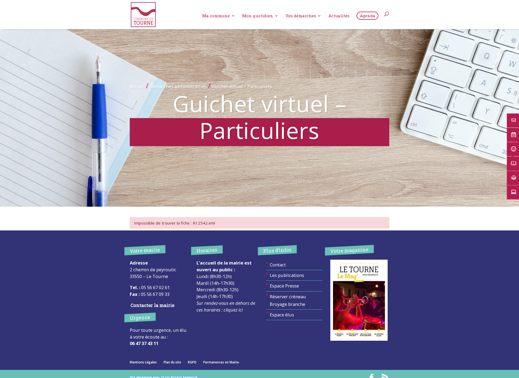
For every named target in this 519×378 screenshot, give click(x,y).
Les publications (287, 275)
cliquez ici (233, 310)
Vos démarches (300, 16)
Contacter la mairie (152, 305)
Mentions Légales (143, 362)
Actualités (339, 16)
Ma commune (216, 16)
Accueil (137, 86)
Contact (278, 265)
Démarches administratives (178, 86)
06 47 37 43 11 (144, 343)
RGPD (192, 362)
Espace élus (282, 315)
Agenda (367, 15)
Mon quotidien (257, 16)
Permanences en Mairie (221, 362)
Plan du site (172, 362)
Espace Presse (284, 286)
